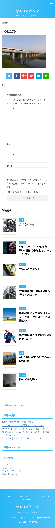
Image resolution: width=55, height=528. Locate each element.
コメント (11, 108)
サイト (10, 165)
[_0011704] (39, 76)
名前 (9, 144)
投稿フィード (9, 467)
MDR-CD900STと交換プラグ (17, 422)
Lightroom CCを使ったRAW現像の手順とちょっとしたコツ (35, 250)
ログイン (7, 464)
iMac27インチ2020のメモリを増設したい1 (25, 428)
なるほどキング (27, 11)
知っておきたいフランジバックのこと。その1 (26, 438)
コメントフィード (11, 470)
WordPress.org (10, 474)
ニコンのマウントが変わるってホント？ (23, 425)
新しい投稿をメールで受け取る (23, 192)
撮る (27, 496)
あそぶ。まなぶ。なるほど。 (27, 512)
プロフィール (38, 496)
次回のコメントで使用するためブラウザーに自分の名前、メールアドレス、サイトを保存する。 (27, 183)
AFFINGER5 (32, 522)
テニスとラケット (29, 268)
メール (10, 155)
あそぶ (10, 496)
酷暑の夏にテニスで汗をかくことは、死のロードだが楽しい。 (35, 316)
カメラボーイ (27, 224)
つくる (19, 496)
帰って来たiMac (28, 379)
